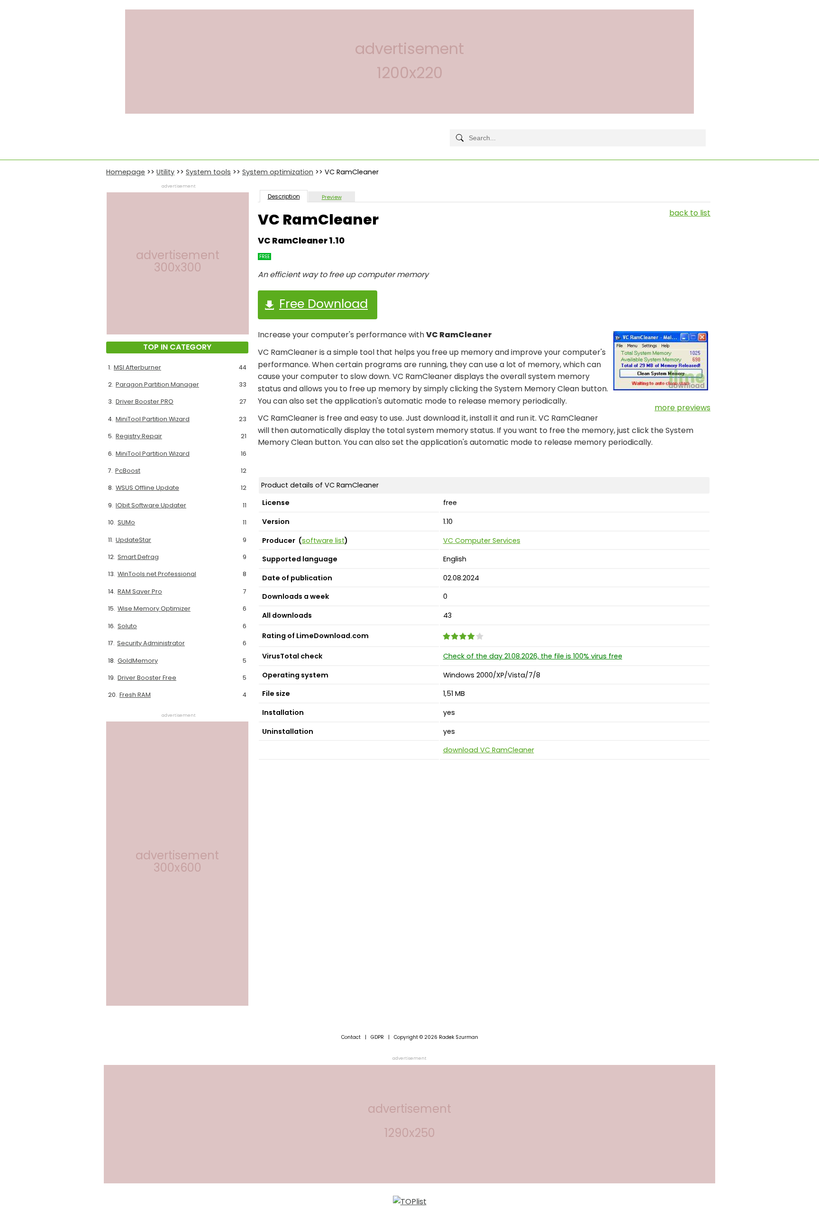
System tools (208, 172)
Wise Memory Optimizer (154, 608)
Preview (332, 197)
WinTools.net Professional (157, 574)
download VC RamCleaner (488, 750)
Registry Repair (139, 436)
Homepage (125, 172)
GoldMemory (138, 661)
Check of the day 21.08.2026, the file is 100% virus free (532, 656)
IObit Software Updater (151, 505)
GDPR (377, 1037)
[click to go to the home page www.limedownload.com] (127, 130)
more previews (682, 407)
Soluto (127, 626)
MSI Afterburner (137, 367)
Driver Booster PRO (144, 401)
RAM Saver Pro (140, 591)
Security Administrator (151, 643)
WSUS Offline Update (147, 488)
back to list (689, 212)
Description (284, 196)
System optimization (277, 172)
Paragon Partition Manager (157, 384)
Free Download (323, 303)
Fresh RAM (135, 695)
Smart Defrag (138, 557)
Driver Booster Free (147, 678)
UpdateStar (133, 540)
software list (323, 540)
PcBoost (127, 471)
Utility (165, 172)
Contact (351, 1037)
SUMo (126, 522)
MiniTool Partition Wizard (153, 419)
